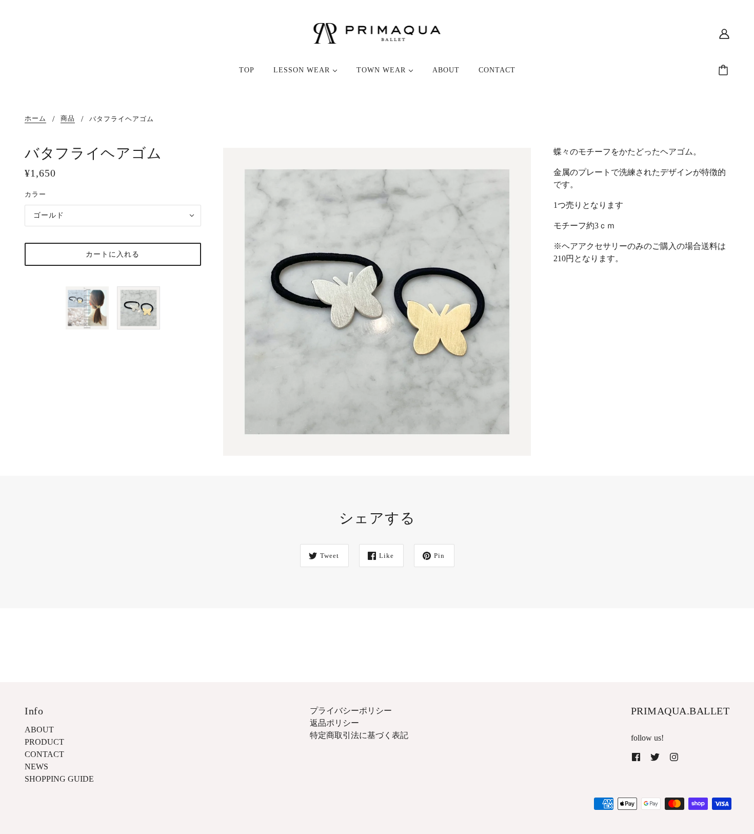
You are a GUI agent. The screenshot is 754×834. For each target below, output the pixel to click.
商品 (68, 118)
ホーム (35, 118)
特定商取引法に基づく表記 (359, 735)
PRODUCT (44, 742)
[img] (636, 756)
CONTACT (44, 754)
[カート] (725, 70)
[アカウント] (724, 33)
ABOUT (39, 729)
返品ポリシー (334, 723)
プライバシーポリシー (351, 710)
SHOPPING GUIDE (59, 778)
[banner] (377, 32)
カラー (35, 194)
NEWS (36, 766)
